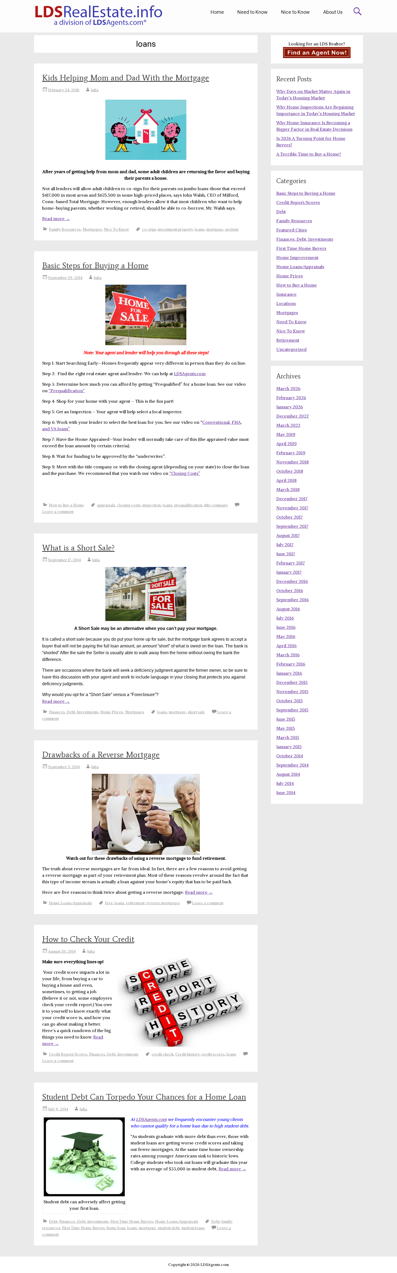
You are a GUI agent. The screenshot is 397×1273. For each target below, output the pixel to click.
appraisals (106, 505)
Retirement (287, 340)
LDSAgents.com (190, 373)
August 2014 (288, 774)
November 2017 (292, 507)
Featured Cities (291, 230)
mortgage (214, 229)
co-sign (149, 229)
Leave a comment (57, 511)
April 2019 (286, 443)
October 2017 (289, 517)
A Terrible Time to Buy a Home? (308, 154)
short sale (196, 712)
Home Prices (111, 712)
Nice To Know (116, 229)
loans (199, 229)
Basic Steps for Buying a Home (95, 265)
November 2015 (292, 691)
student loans (193, 1227)
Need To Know (291, 321)
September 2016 (292, 599)
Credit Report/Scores (68, 1054)
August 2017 (288, 535)
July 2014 (285, 783)
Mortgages (92, 229)
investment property (175, 229)
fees (109, 903)
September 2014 (292, 765)
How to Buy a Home (66, 505)
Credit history (187, 1054)
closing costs (128, 505)
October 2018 (289, 471)
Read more (56, 218)
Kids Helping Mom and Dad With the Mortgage (125, 78)
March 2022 (288, 425)
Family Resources (65, 229)
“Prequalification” (67, 390)
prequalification (188, 505)
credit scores (213, 1054)
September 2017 (292, 526)
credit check (162, 1054)
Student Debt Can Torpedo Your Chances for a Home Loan (144, 1097)
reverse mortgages (163, 903)
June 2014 (285, 792)
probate (232, 229)
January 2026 (289, 406)
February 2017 (290, 563)
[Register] (317, 52)
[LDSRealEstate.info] (98, 16)
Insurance (286, 294)
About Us (333, 12)
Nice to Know (295, 12)
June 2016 (285, 627)
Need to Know (252, 12)
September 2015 (292, 710)
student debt (168, 1227)
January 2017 (289, 572)
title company (216, 505)
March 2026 (288, 388)
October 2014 (289, 755)
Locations (286, 303)
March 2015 (287, 737)
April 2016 (286, 645)
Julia (95, 90)
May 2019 (285, 434)
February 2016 (290, 664)
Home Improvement (297, 257)
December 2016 (292, 581)
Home (217, 12)
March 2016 (288, 654)
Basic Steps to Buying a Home (305, 193)
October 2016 (289, 590)
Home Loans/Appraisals (70, 903)
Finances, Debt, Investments (73, 712)
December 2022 (292, 416)
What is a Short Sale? (78, 548)
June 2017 (285, 553)
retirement (135, 903)
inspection (151, 505)
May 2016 (285, 636)
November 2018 (292, 462)
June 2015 (285, 719)
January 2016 (289, 673)
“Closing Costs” (184, 473)
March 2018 (288, 489)
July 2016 (285, 618)
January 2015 (289, 746)
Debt (53, 1221)
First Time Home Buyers (131, 1221)
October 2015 (289, 700)
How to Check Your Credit (88, 939)
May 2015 (285, 728)
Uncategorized (291, 349)
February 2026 (291, 397)
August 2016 (288, 609)
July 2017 (285, 544)
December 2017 (292, 498)
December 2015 (292, 682)
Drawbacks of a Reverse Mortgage (101, 755)
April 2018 (286, 480)
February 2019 (290, 452)
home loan (116, 1227)
